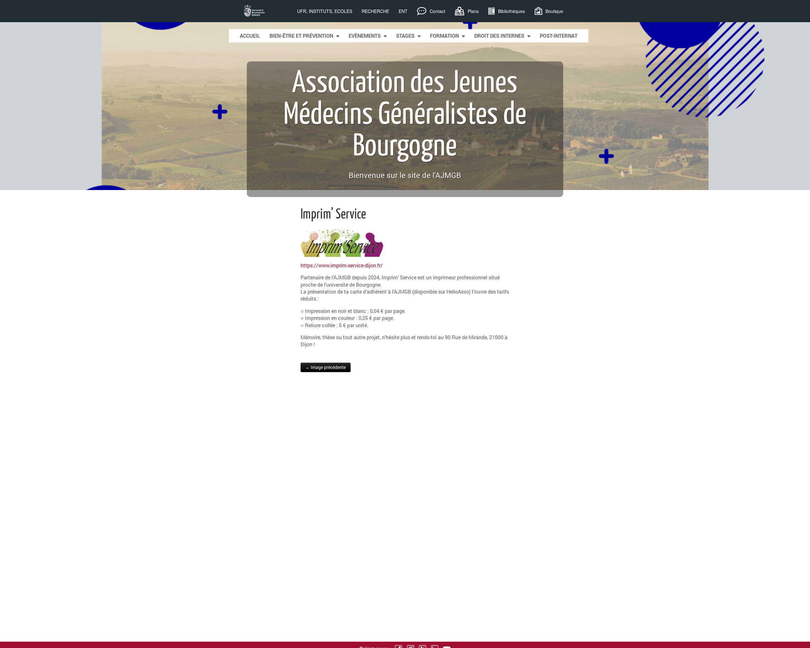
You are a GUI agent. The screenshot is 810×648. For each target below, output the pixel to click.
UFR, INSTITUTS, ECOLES (324, 11)
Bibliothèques (511, 11)
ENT (403, 11)
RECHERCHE (375, 11)
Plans (473, 11)
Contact (437, 11)
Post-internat (558, 35)
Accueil (250, 35)
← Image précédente (325, 367)
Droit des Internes (499, 35)
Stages (405, 35)
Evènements (365, 35)
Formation (444, 35)
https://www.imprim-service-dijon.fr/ (342, 265)
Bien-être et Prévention (301, 35)
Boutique (554, 11)
